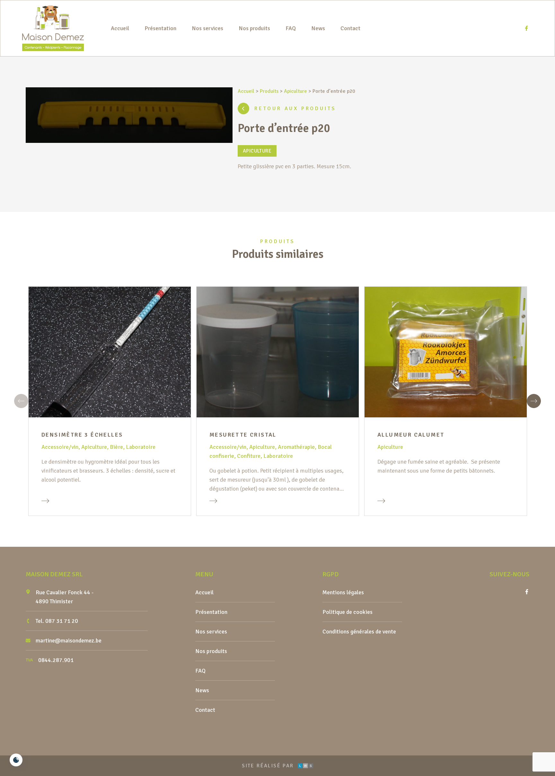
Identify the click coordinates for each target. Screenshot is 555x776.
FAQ (291, 28)
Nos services (207, 28)
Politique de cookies (347, 611)
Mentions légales (343, 592)
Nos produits (254, 28)
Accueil (120, 28)
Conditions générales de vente (359, 631)
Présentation (160, 28)
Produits (269, 91)
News (318, 28)
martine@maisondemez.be (68, 640)
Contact (350, 28)
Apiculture (295, 91)
